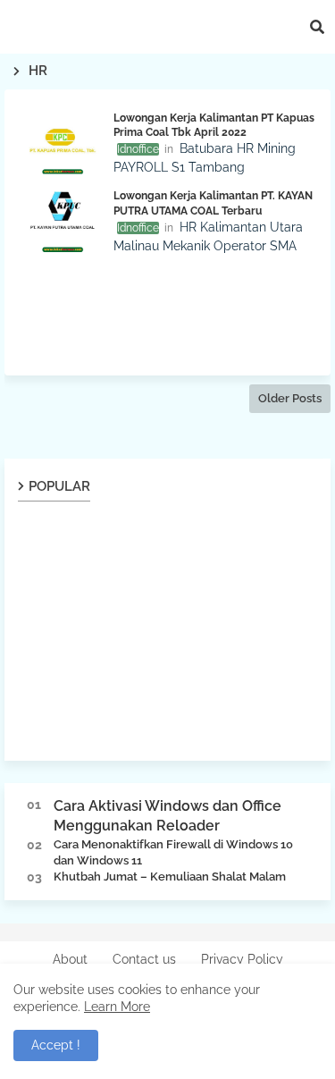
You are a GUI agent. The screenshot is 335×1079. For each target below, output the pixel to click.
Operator (240, 246)
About (70, 959)
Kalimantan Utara (251, 227)
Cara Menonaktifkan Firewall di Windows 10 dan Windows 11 (173, 852)
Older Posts (290, 398)
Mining (276, 148)
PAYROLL (140, 167)
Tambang (216, 167)
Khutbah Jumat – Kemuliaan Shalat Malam (170, 876)
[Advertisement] (167, 310)
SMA (283, 246)
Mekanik (186, 246)
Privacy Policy (242, 959)
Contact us (144, 959)
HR (245, 148)
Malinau (136, 246)
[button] (317, 27)
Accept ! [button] (55, 1045)
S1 (178, 167)
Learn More (117, 1006)
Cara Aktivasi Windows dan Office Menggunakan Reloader (167, 815)
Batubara (206, 148)
